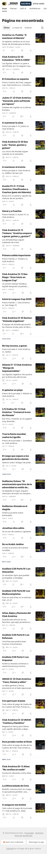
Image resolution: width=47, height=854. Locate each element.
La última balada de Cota (15, 785)
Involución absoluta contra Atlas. (17, 773)
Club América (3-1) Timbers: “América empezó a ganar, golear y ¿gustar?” (17, 233)
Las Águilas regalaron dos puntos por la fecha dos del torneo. (17, 375)
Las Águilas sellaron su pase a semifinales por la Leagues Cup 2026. (16, 64)
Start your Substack (14, 842)
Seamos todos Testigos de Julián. (16, 462)
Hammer (16, 69)
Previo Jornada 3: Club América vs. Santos (16, 350)
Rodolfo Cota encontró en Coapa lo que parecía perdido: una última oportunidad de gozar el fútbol (16, 790)
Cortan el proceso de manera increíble (15, 549)
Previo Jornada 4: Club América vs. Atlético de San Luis (16, 171)
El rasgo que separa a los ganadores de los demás (15, 457)
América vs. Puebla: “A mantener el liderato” (14, 36)
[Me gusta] (3, 50)
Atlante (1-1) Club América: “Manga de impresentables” (17, 367)
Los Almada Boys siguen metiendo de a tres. (13, 241)
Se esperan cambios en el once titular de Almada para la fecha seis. (16, 42)
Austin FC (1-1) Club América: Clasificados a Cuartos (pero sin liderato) (16, 189)
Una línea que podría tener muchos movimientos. (14, 642)
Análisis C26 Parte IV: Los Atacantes (16, 570)
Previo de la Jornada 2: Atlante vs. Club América (17, 394)
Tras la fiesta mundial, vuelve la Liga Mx (14, 435)
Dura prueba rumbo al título (17, 741)
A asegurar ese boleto (14, 804)
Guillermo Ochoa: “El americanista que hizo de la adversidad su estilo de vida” (17, 484)
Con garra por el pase (13, 701)
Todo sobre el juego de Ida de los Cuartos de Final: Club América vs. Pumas (17, 746)
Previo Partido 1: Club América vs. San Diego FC (16, 303)
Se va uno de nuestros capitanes (16, 531)
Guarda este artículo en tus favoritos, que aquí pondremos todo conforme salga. (16, 620)
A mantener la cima (12, 122)
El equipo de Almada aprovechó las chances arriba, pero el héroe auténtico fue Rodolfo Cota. (16, 325)
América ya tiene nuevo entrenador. (12, 514)
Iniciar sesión (38, 3)
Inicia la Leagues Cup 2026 (17, 299)
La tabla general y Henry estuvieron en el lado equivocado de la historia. (17, 686)
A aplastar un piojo (12, 390)
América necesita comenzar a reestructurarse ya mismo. (15, 664)
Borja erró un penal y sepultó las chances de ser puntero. (16, 197)
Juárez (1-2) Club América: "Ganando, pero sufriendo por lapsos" (16, 100)
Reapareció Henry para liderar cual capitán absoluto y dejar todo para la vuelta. (15, 727)
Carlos (12, 88)
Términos (39, 833)
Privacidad (29, 833)
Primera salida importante (16, 255)
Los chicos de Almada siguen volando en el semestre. (15, 152)
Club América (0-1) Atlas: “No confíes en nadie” (16, 768)
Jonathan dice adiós (13, 528)
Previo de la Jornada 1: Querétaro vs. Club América (17, 441)
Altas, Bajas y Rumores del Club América (16, 614)
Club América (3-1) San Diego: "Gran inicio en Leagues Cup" (15, 277)
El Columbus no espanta (15, 79)
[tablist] (17, 27)
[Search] (42, 27)
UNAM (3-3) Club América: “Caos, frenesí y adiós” (16, 680)
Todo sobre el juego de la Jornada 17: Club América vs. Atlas (17, 809)
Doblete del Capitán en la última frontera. (16, 108)
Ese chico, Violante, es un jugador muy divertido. (17, 420)
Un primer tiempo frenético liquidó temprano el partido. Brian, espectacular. (14, 285)
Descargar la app (36, 842)
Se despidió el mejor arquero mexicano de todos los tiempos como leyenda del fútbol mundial (17, 492)
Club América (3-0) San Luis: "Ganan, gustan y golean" (15, 144)
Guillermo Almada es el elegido (14, 508)
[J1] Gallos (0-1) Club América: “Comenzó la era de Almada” (16, 412)
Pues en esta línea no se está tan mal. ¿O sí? (16, 598)
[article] (23, 42)
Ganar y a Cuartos (12, 211)
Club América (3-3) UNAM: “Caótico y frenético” (16, 721)
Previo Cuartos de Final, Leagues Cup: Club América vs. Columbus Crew (16, 83)
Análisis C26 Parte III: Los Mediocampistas (16, 592)
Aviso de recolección (23, 835)
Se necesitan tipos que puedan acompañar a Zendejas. (15, 576)
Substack (10, 848)
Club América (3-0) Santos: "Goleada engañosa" (17, 319)
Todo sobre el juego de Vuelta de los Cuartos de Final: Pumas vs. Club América (16, 705)
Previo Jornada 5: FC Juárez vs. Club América (15, 127)
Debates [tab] (28, 28)
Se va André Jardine (13, 544)
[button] (4, 8)
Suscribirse (25, 3)
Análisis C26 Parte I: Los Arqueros (15, 658)
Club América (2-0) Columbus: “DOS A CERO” (16, 58)
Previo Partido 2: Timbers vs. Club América (15, 260)
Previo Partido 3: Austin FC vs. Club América (15, 215)
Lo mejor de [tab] (17, 28)
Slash (17, 47)
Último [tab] (7, 28)
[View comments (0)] (13, 72)
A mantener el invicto (13, 167)
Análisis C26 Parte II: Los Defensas (15, 636)
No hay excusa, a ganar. (14, 345)
